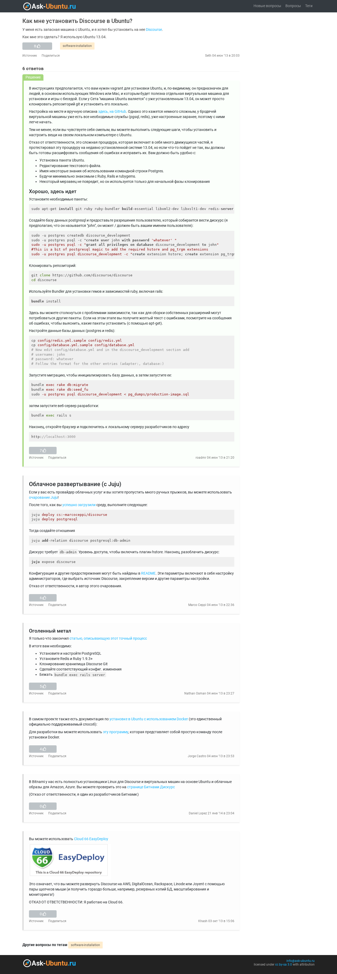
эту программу (115, 732)
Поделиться (51, 55)
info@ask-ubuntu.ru (300, 961)
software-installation (77, 46)
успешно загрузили (79, 505)
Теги (309, 6)
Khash (202, 921)
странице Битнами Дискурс (151, 787)
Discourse (154, 29)
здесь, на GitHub (112, 111)
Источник (29, 55)
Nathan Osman (195, 693)
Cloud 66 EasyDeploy (91, 839)
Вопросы (293, 6)
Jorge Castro (197, 756)
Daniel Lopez (198, 813)
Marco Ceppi (197, 605)
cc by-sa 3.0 (283, 964)
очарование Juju (43, 497)
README (148, 573)
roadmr (201, 457)
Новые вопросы (267, 6)
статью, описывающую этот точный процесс (108, 638)
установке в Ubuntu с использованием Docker (149, 719)
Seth (208, 55)
